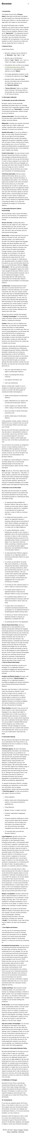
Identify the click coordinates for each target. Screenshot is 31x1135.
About (15, 1130)
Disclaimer (14, 1132)
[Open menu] (28, 4)
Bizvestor (7, 3)
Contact (20, 1130)
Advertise (21, 1132)
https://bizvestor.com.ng (13, 67)
